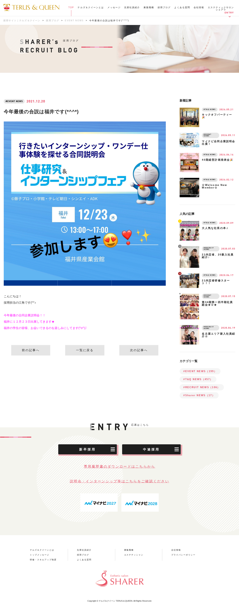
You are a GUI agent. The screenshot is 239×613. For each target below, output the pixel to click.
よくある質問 (182, 7)
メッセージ (114, 7)
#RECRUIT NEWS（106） (201, 387)
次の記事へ (139, 350)
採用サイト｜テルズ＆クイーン (21, 20)
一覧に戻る (85, 350)
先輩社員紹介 (132, 7)
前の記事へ (31, 350)
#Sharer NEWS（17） (199, 395)
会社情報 (199, 7)
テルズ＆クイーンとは (90, 7)
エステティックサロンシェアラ (221, 8)
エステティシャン (134, 555)
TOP (71, 7)
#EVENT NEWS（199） (200, 371)
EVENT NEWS (74, 20)
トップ (69, 9)
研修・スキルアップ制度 (43, 560)
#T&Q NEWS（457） (198, 379)
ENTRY (229, 12)
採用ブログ (164, 7)
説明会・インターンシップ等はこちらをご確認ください (119, 481)
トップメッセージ (39, 555)
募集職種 (149, 7)
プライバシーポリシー (183, 555)
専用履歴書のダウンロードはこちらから (119, 466)
